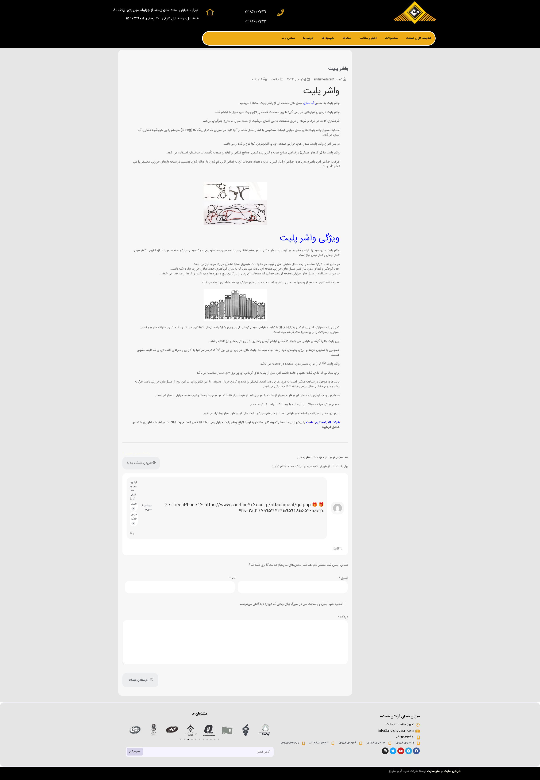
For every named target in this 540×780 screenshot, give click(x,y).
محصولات (391, 38)
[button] (180, 739)
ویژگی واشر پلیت (310, 238)
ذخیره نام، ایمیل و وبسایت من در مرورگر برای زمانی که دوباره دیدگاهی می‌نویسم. (290, 604)
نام (232, 578)
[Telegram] (408, 750)
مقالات (347, 38)
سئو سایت (433, 771)
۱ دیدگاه (257, 79)
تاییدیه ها (327, 38)
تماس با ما (288, 38)
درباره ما (308, 38)
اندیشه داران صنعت (418, 38)
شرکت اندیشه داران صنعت (323, 422)
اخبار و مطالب (368, 38)
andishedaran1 (324, 79)
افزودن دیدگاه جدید (140, 463)
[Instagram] (385, 750)
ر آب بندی (309, 103)
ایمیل (343, 578)
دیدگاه (343, 617)
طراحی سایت (452, 771)
